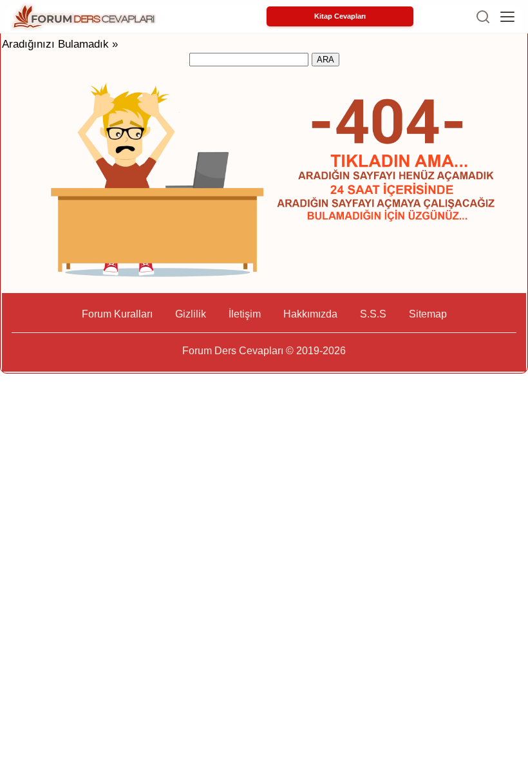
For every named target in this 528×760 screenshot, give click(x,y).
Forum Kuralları (117, 314)
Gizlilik (190, 314)
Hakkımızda (310, 314)
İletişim (245, 314)
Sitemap (428, 314)
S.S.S (373, 314)
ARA (325, 59)
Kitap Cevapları (340, 16)
